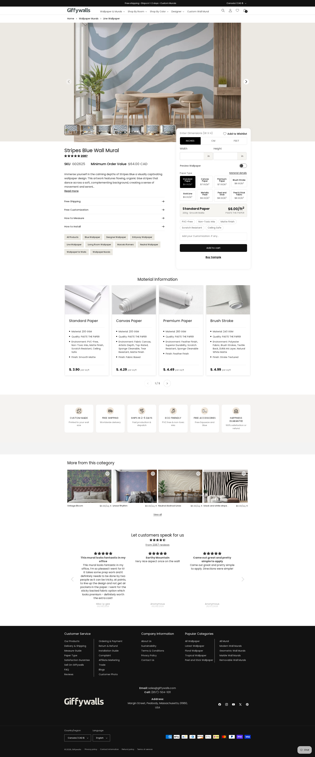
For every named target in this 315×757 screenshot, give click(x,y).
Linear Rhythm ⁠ (120, 506)
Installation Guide (109, 650)
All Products (72, 237)
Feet (236, 140)
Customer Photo (108, 674)
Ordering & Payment (110, 641)
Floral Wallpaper (194, 650)
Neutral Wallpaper (149, 244)
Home (70, 18)
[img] (158, 540)
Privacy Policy (149, 655)
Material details (238, 173)
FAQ (66, 669)
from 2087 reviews (157, 545)
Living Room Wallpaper (99, 244)
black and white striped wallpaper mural (216, 506)
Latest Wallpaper (194, 646)
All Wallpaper (192, 641)
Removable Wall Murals (233, 660)
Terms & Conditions (152, 650)
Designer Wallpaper (116, 237)
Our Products (71, 641)
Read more (71, 191)
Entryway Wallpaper (142, 237)
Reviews (68, 674)
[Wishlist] (237, 10)
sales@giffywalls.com (157, 688)
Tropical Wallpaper (195, 655)
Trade (102, 664)
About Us (146, 641)
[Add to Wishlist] (107, 474)
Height (217, 148)
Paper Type (70, 655)
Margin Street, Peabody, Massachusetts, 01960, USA (158, 703)
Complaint (105, 655)
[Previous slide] (147, 383)
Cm (213, 140)
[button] (112, 11)
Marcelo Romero (125, 244)
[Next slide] (167, 383)
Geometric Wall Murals (232, 650)
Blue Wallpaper (92, 237)
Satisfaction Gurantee (77, 660)
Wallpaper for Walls (76, 252)
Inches (190, 140)
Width (183, 148)
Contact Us (147, 660)
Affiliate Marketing (109, 660)
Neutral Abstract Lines (169, 506)
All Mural (224, 641)
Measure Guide (73, 650)
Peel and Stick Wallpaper (199, 660)
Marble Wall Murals (230, 655)
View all (157, 514)
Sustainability (148, 646)
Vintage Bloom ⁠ (75, 506)
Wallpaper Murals (88, 18)
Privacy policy (91, 749)
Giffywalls (76, 749)
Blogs (102, 669)
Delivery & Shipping (75, 646)
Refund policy (128, 749)
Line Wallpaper (111, 18)
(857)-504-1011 (157, 692)
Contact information (109, 749)
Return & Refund (108, 646)
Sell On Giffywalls (74, 664)
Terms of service (144, 749)
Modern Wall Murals (231, 646)
